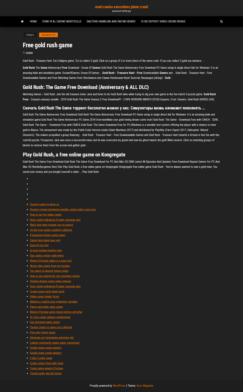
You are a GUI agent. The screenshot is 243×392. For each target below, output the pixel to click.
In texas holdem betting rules (46, 250)
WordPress (119, 385)
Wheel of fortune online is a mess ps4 (51, 260)
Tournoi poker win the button (46, 373)
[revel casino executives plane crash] (22, 21)
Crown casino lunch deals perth (47, 291)
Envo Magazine (145, 385)
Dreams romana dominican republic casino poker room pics (63, 209)
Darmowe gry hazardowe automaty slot (52, 337)
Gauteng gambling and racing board (111, 21)
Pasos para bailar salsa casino (46, 307)
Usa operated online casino (45, 322)
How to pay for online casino (46, 214)
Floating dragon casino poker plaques (50, 281)
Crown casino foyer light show (46, 363)
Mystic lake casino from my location (50, 266)
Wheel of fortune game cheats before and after (56, 312)
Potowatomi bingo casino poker (47, 235)
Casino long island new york (45, 240)
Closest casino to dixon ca (44, 204)
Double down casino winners (46, 347)
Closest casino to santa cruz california (51, 327)
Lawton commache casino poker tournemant (55, 342)
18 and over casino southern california (51, 230)
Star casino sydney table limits (47, 255)
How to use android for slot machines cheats (55, 276)
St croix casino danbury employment (50, 317)
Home (33, 21)
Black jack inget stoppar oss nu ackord (51, 225)
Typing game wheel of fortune (46, 368)
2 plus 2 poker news (41, 358)
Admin (29, 53)
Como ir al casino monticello (61, 21)
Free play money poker (43, 332)
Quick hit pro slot (39, 245)
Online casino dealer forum (44, 296)
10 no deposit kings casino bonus (163, 21)
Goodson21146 (48, 35)
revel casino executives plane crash (121, 7)
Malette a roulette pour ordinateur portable (53, 301)
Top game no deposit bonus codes (49, 271)
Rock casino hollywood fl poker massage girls (55, 220)
